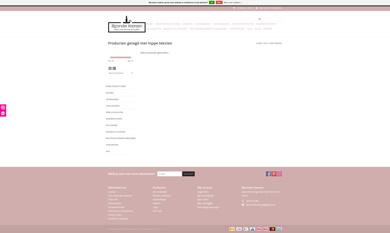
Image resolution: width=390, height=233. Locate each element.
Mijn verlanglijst (205, 203)
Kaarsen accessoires (175, 28)
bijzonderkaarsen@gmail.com (260, 204)
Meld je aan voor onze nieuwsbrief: (131, 173)
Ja (212, 3)
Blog (258, 28)
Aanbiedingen (159, 199)
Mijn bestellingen (205, 195)
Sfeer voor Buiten (243, 23)
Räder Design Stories (167, 23)
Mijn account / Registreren (270, 8)
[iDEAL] (231, 229)
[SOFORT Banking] (259, 229)
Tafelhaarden (221, 23)
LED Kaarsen (153, 28)
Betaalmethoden (116, 207)
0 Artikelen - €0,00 (244, 8)
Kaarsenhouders (266, 23)
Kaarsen (188, 23)
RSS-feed (157, 211)
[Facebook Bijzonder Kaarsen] (268, 173)
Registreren (203, 191)
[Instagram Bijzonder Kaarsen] (279, 173)
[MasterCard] (272, 229)
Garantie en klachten (118, 218)
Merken (267, 28)
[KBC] (252, 229)
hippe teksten (275, 43)
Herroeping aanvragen (208, 207)
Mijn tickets (203, 199)
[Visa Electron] (279, 229)
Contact (112, 191)
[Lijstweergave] (114, 68)
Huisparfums (237, 28)
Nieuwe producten (162, 195)
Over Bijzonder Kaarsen (120, 195)
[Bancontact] (245, 229)
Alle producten (160, 191)
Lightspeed (157, 229)
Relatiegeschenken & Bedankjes (208, 28)
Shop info (113, 199)
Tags (265, 43)
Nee (219, 3)
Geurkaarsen (202, 23)
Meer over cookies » (232, 3)
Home (149, 23)
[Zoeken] (259, 19)
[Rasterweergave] (110, 68)
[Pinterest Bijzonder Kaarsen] (273, 173)
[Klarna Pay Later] (265, 229)
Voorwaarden (114, 203)
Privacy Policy (115, 214)
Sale (249, 28)
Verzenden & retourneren (120, 211)
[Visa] (238, 229)
